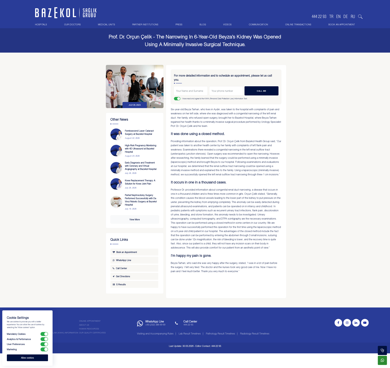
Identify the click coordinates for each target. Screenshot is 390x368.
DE (345, 16)
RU (353, 16)
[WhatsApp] (382, 360)
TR (331, 16)
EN (338, 16)
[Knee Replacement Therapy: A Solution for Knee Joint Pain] (116, 184)
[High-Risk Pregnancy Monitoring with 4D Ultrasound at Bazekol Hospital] (116, 150)
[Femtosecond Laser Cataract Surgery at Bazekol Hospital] (116, 134)
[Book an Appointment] (382, 350)
